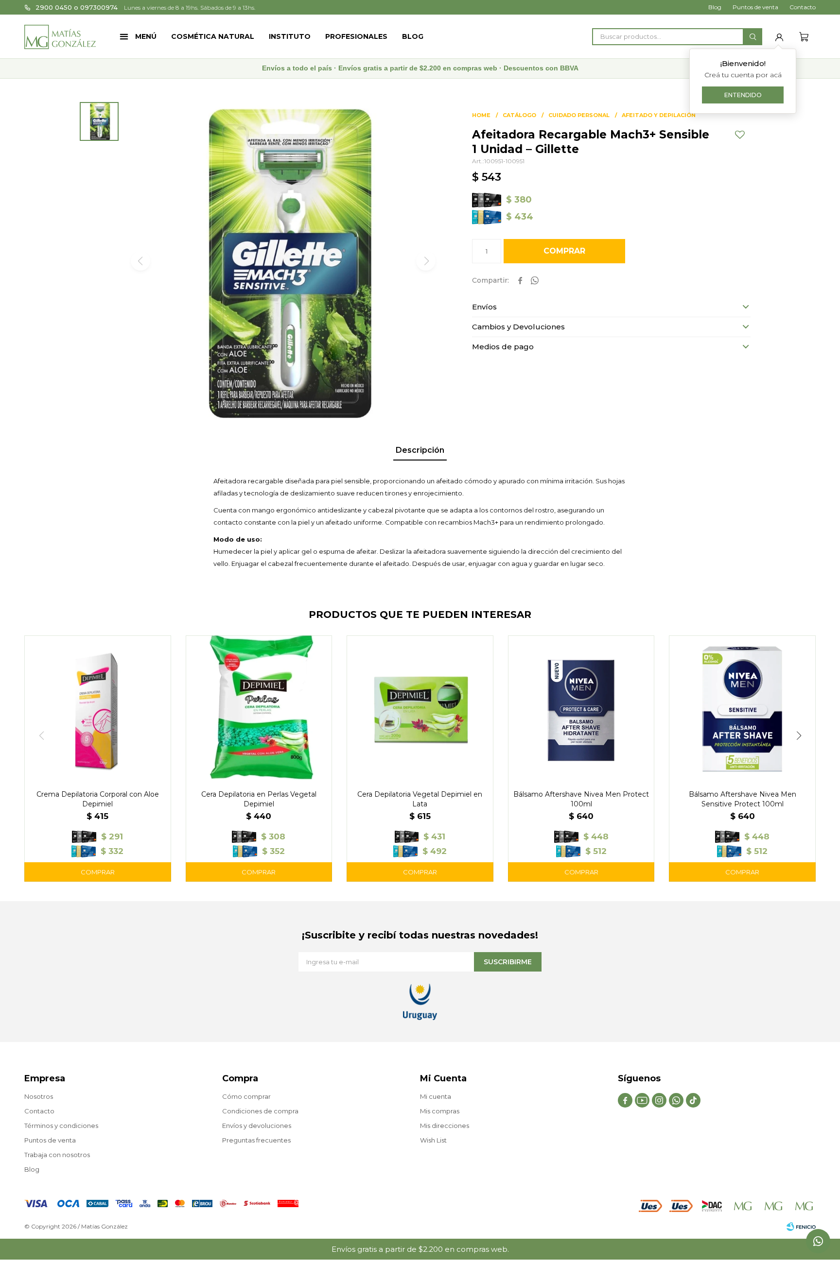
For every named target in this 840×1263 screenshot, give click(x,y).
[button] (752, 36)
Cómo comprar (246, 1096)
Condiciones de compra (260, 1111)
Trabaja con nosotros (57, 1155)
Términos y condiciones (61, 1125)
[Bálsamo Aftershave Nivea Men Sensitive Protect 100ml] (742, 708)
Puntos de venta (755, 7)
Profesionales (356, 36)
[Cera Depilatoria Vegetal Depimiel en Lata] (420, 708)
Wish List (433, 1140)
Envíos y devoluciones (256, 1125)
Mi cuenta (435, 1096)
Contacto (802, 7)
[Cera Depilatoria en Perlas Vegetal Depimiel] (259, 708)
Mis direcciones (444, 1125)
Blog (412, 36)
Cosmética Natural (212, 36)
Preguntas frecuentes (256, 1140)
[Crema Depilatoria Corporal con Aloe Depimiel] (97, 708)
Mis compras (439, 1111)
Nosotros (38, 1096)
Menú (146, 36)
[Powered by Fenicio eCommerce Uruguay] (801, 1226)
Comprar (564, 251)
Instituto (290, 36)
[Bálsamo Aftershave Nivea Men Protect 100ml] (581, 708)
